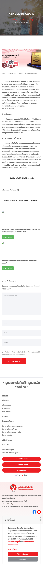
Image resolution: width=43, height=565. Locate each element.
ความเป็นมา (6, 408)
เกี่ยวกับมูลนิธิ (6, 405)
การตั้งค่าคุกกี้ (12, 549)
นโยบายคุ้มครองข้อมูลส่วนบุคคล (12, 453)
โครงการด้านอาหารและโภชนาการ (12, 426)
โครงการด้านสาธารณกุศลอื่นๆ (12, 432)
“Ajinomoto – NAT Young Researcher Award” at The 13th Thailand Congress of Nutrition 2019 (21, 230)
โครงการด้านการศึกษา (9, 429)
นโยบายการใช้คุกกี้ (8, 450)
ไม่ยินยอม (22, 559)
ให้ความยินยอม (22, 554)
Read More (7, 237)
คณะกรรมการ (6, 411)
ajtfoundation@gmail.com (10, 504)
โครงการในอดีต (7, 435)
